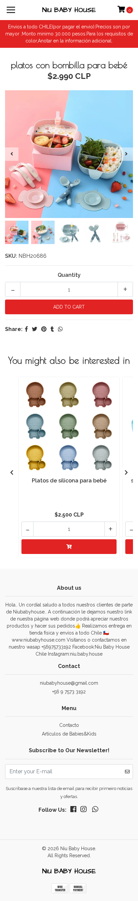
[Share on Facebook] (26, 329)
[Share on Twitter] (34, 329)
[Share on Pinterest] (44, 329)
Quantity (69, 275)
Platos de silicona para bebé (69, 480)
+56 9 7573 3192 (69, 691)
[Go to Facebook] (73, 810)
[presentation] (11, 154)
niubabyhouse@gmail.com (69, 683)
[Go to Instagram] (83, 810)
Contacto (69, 725)
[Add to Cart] (69, 546)
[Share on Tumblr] (52, 329)
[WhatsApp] (94, 810)
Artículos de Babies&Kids (69, 734)
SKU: (11, 256)
